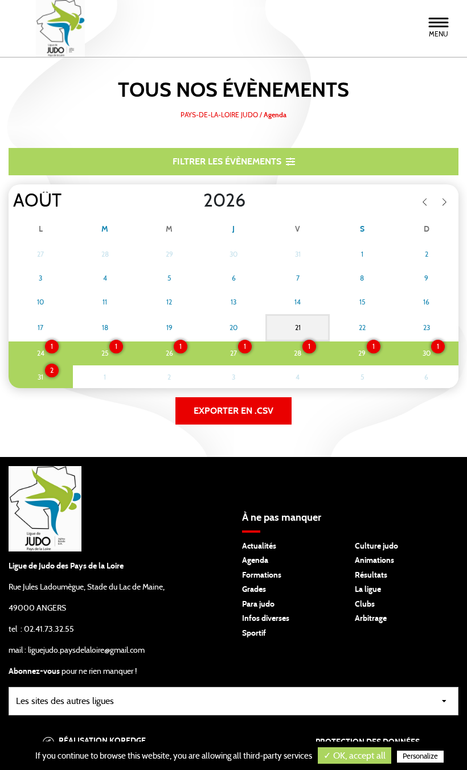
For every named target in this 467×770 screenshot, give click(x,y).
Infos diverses (265, 619)
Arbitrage (371, 619)
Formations (261, 575)
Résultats (371, 575)
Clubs (365, 604)
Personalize (420, 756)
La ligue (368, 590)
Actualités (259, 546)
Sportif (254, 633)
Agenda (255, 561)
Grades (254, 590)
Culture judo (376, 546)
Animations (374, 561)
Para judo (258, 604)
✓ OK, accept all (354, 755)
